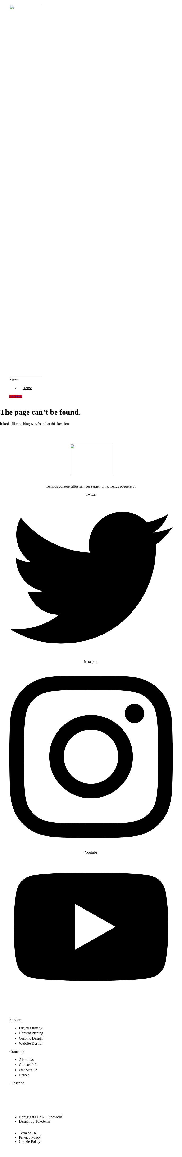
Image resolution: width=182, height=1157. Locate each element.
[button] (74, 380)
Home (27, 388)
